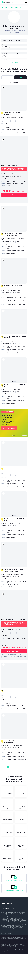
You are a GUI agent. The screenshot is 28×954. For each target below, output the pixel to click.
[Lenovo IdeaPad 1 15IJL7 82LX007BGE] (14, 98)
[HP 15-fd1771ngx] (14, 150)
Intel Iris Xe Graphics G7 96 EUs (14, 183)
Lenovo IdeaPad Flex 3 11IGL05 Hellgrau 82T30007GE (14, 570)
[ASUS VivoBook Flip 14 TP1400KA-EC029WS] (14, 321)
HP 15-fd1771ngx (11, 165)
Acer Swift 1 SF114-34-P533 (13, 468)
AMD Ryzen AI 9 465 (21, 833)
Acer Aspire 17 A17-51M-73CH (15, 619)
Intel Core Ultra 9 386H (20, 859)
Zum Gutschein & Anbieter (13, 651)
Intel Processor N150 (20, 846)
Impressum (4, 905)
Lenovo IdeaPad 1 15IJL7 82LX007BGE (12, 113)
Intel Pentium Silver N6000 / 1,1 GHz (15, 126)
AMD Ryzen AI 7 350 (7, 807)
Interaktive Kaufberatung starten (14, 890)
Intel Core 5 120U (20, 793)
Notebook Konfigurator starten (13, 880)
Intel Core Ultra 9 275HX (20, 807)
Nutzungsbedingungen (6, 901)
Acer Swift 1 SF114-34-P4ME (13, 285)
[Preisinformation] (10, 191)
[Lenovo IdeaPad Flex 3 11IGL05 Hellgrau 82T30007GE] (14, 554)
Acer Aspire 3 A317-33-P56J (13, 690)
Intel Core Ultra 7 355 (20, 820)
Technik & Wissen (8, 7)
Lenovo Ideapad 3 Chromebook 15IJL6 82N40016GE (14, 234)
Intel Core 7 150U (7, 793)
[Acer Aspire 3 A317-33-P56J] (14, 675)
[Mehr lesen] (14, 62)
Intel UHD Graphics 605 (12, 584)
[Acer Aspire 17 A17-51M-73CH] (14, 604)
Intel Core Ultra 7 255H (7, 820)
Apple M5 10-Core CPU (7, 833)
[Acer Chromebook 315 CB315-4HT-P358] (14, 504)
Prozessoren (18, 7)
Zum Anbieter (20, 169)
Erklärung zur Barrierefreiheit (8, 908)
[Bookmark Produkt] (3, 87)
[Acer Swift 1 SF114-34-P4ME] (14, 271)
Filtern (20, 77)
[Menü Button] (26, 2)
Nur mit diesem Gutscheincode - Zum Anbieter (13, 625)
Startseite (2, 7)
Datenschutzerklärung (6, 903)
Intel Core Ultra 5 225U (7, 846)
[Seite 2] (18, 767)
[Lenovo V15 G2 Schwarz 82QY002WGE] (14, 726)
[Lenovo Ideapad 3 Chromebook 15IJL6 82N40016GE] (14, 219)
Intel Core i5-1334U (7, 858)
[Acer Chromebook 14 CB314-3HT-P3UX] (14, 370)
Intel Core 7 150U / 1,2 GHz (13, 181)
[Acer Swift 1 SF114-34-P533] (14, 453)
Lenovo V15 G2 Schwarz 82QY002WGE (11, 741)
